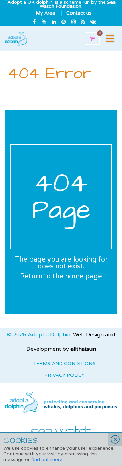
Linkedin (54, 22)
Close (115, 439)
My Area (45, 13)
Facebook (34, 22)
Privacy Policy (64, 375)
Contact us (79, 13)
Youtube (44, 22)
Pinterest (64, 22)
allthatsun (83, 349)
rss (83, 22)
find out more (46, 459)
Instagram (73, 22)
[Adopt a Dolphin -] (16, 38)
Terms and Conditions (64, 363)
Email (93, 22)
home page (83, 276)
